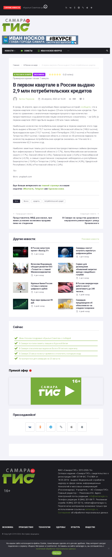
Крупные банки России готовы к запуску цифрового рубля (41, 286)
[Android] (91, 7)
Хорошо (56, 553)
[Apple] (87, 7)
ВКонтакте (28, 189)
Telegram (39, 189)
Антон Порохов (26, 99)
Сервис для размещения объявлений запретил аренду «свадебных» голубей (86, 269)
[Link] (83, 7)
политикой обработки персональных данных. (56, 549)
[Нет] (108, 548)
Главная (16, 65)
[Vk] (70, 7)
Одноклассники (56, 189)
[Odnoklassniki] (74, 7)
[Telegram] (79, 7)
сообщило (85, 107)
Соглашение (64, 512)
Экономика (39, 75)
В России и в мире (30, 65)
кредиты (36, 201)
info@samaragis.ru (98, 496)
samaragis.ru (91, 509)
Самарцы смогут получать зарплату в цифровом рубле (85, 250)
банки (26, 201)
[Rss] (66, 7)
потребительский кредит (54, 201)
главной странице (50, 185)
